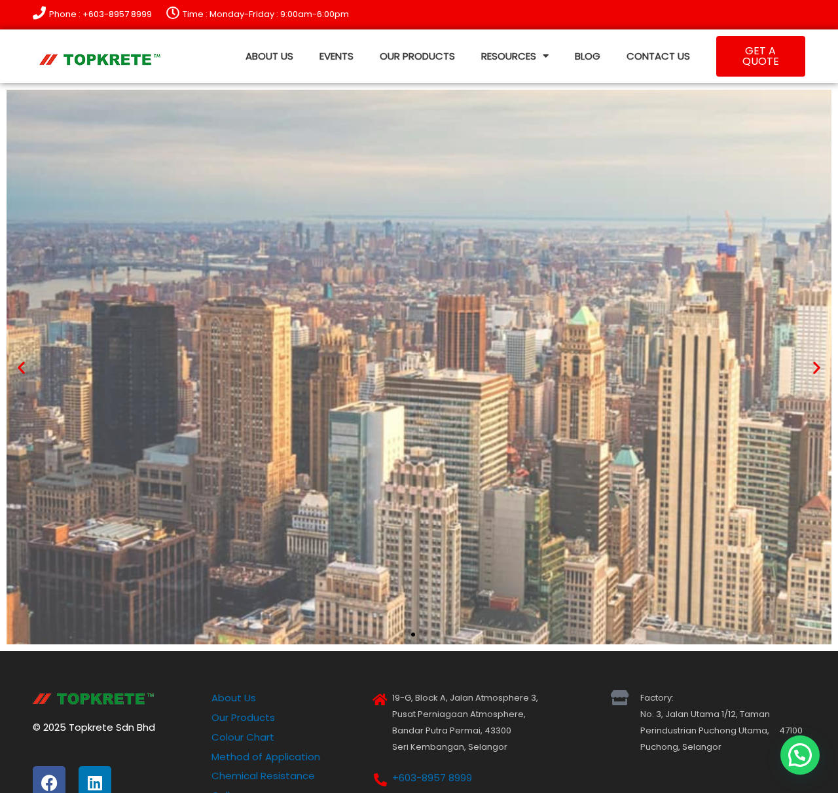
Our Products (243, 717)
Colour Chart (242, 737)
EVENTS (336, 56)
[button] (21, 367)
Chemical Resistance (263, 776)
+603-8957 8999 (432, 777)
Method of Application (265, 757)
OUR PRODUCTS (417, 56)
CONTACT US (658, 56)
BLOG (587, 56)
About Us (233, 698)
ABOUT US (269, 56)
